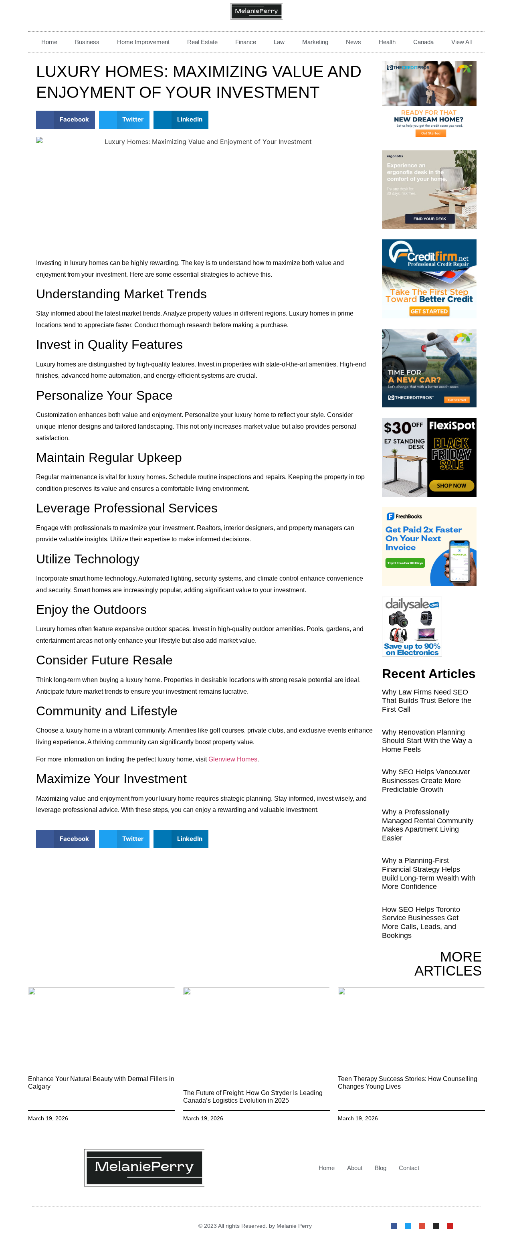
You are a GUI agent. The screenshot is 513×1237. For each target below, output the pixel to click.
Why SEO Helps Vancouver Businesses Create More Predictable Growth (426, 780)
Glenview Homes (232, 759)
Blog (380, 1167)
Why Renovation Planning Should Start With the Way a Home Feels (427, 740)
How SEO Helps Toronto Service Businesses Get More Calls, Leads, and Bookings (421, 922)
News (353, 41)
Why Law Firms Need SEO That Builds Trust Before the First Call (426, 700)
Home (49, 41)
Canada (423, 41)
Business (87, 41)
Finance (245, 41)
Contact (409, 1167)
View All (461, 41)
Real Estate (202, 41)
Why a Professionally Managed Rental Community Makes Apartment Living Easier (427, 825)
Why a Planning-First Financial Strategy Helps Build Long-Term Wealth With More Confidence (428, 873)
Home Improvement (143, 41)
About (354, 1167)
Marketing (315, 41)
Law (279, 41)
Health (387, 41)
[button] (65, 120)
